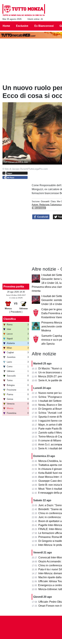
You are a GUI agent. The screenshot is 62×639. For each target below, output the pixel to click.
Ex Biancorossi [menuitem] (44, 25)
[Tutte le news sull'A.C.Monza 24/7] (23, 10)
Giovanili (45, 201)
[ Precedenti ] (15, 312)
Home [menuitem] (6, 25)
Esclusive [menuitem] (22, 25)
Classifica (9, 319)
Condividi (42, 216)
